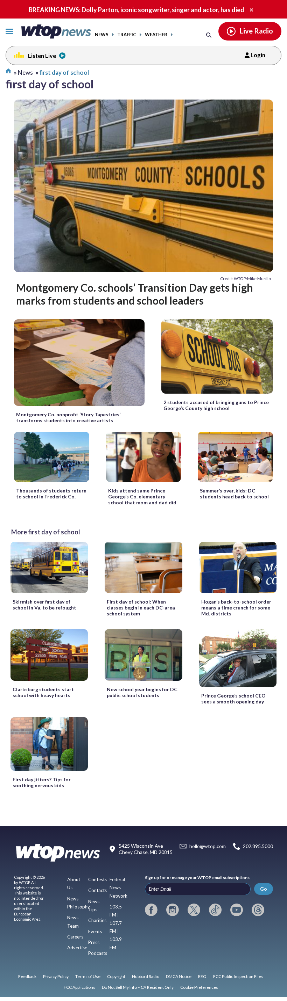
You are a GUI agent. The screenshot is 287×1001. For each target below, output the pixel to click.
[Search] (208, 35)
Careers (75, 937)
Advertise (77, 947)
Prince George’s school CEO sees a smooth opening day (233, 698)
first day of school (64, 72)
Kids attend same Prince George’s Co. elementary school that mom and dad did (142, 496)
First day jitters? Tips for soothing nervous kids (42, 782)
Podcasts (97, 953)
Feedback (27, 976)
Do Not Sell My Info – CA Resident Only (138, 987)
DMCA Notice (178, 976)
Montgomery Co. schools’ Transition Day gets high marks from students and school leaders (134, 293)
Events (95, 931)
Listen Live (42, 55)
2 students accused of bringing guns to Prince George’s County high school (216, 405)
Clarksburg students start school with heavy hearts (43, 692)
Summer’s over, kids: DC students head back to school (234, 493)
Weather (156, 34)
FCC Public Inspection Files (238, 976)
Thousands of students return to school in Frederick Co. (51, 493)
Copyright (116, 976)
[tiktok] (215, 910)
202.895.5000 (258, 846)
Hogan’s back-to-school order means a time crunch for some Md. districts (236, 607)
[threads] (258, 910)
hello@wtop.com (207, 846)
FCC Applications (79, 987)
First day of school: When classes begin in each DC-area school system (141, 607)
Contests (97, 879)
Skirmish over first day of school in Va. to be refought (44, 605)
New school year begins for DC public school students (142, 692)
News (101, 34)
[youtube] (236, 910)
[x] (194, 910)
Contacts (97, 890)
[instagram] (172, 910)
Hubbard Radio (145, 976)
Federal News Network (118, 888)
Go (263, 889)
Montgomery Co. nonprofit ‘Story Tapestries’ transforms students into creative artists (68, 417)
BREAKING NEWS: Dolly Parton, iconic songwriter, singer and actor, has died (136, 10)
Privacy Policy (56, 976)
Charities (97, 920)
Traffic (126, 34)
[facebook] (151, 910)
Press (93, 942)
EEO (202, 976)
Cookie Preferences (199, 987)
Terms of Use (87, 976)
